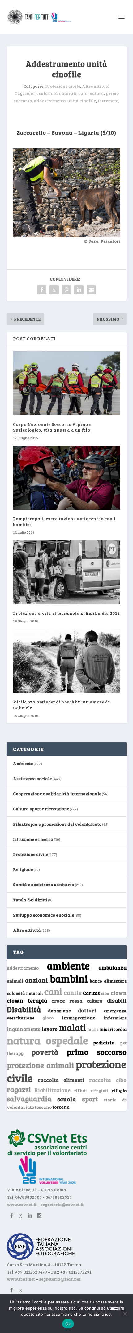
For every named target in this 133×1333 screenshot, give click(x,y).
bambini (69, 978)
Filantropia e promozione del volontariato (57, 824)
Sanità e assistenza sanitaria (43, 884)
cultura (94, 1001)
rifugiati (99, 1090)
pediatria (103, 1042)
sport (90, 1099)
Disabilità (24, 1009)
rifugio (119, 1090)
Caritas (91, 993)
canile (73, 992)
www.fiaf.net (21, 1279)
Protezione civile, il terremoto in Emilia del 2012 (66, 613)
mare (92, 1029)
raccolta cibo (108, 1080)
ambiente (68, 965)
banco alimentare (108, 981)
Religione (23, 869)
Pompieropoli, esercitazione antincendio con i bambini (64, 521)
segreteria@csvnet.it (62, 1204)
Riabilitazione (52, 1090)
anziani (36, 980)
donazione (59, 1010)
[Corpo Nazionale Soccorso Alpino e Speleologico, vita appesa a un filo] (66, 383)
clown (119, 992)
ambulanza (112, 967)
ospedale (67, 1040)
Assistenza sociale (32, 778)
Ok (68, 1323)
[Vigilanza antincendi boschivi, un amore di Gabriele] (66, 661)
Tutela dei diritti (30, 900)
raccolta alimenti (61, 1080)
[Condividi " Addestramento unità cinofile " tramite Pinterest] (66, 290)
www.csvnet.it (21, 1204)
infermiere (115, 1018)
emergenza (115, 1011)
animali (15, 981)
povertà (45, 1052)
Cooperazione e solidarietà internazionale (57, 793)
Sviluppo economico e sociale (43, 915)
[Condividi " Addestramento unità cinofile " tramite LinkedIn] (79, 290)
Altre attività (96, 86)
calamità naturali (57, 93)
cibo (105, 993)
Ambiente (23, 763)
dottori (87, 1010)
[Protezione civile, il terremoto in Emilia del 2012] (66, 572)
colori (30, 93)
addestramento (50, 100)
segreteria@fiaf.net (59, 1279)
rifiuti (80, 1090)
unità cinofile (81, 100)
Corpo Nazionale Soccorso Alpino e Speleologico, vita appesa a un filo (52, 427)
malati (72, 1027)
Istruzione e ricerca (33, 839)
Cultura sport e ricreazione (41, 809)
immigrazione (78, 1018)
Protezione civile (62, 86)
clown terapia (27, 1000)
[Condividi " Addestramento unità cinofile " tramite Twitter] (54, 290)
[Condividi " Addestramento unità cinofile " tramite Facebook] (42, 290)
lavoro (50, 1029)
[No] (124, 1314)
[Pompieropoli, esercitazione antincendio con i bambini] (66, 478)
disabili (117, 1000)
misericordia (113, 1029)
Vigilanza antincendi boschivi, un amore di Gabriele (61, 704)
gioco (48, 1018)
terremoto (108, 100)
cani (83, 93)
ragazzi (19, 1089)
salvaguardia (29, 1098)
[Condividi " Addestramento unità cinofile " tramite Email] (91, 290)
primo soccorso (97, 1052)
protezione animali (40, 1065)
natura (96, 93)
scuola (66, 1099)
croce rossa (67, 1000)
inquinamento (24, 1029)
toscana (61, 1107)
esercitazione (20, 1018)
